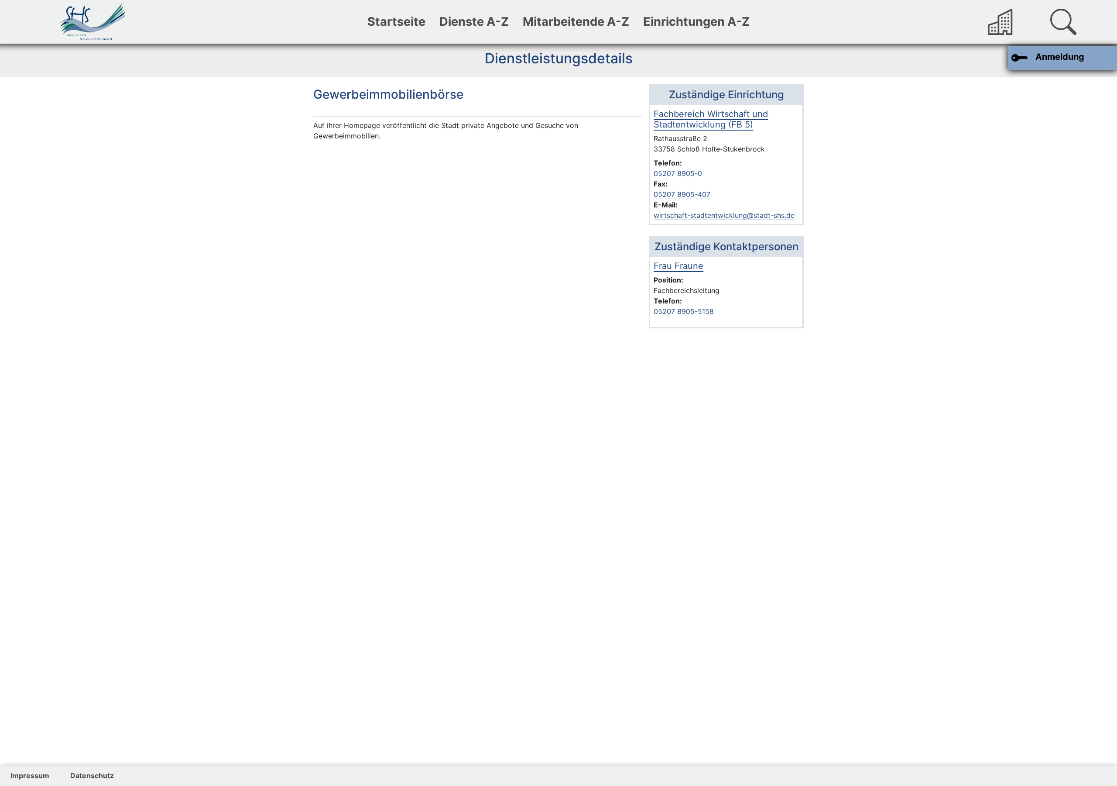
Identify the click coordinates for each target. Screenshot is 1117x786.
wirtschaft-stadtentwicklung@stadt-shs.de (724, 215)
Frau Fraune (678, 266)
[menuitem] (396, 22)
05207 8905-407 (682, 194)
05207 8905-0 (678, 173)
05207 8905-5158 (684, 311)
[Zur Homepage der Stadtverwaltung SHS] (1001, 22)
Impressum (29, 775)
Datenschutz (92, 775)
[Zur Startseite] (93, 21)
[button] (1063, 22)
